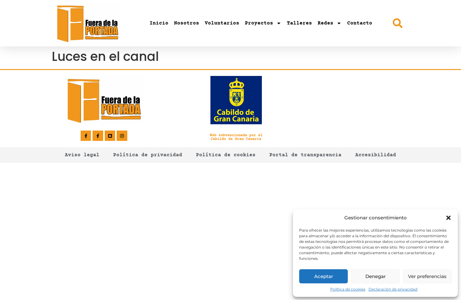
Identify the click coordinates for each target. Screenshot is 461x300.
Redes (325, 23)
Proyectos (259, 23)
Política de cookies (347, 289)
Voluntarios (222, 23)
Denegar (375, 276)
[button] (448, 218)
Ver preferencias (427, 276)
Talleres (299, 23)
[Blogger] (110, 136)
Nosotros (186, 23)
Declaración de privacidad (392, 289)
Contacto (359, 23)
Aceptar (323, 276)
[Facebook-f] (86, 136)
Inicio (159, 23)
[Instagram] (122, 136)
